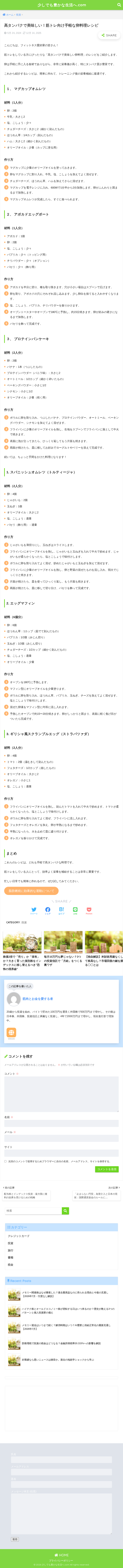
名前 (8, 1117)
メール (10, 1132)
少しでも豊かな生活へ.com (62, 5)
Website (11, 1039)
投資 (24, 922)
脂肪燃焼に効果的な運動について (31, 891)
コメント (11, 1073)
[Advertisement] (61, 1408)
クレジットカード (19, 1236)
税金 (10, 1264)
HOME (63, 1555)
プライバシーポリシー (61, 1560)
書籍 (10, 1257)
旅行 (10, 1250)
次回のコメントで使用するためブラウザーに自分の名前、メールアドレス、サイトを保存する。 (60, 1161)
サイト (8, 1147)
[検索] (65, 1210)
